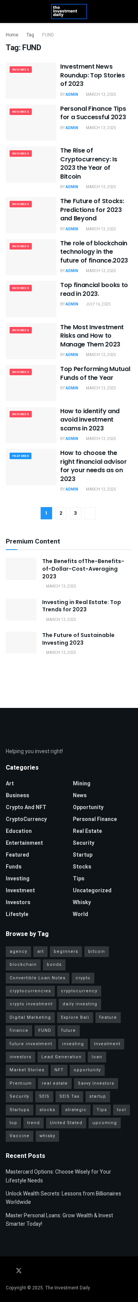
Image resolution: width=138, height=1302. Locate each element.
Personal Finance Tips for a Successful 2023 (93, 112)
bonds (54, 964)
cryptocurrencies (30, 991)
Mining (81, 784)
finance (19, 1030)
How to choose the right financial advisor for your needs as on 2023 (93, 465)
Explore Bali (75, 1017)
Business (20, 69)
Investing (18, 879)
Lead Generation (61, 1057)
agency (18, 951)
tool (121, 1110)
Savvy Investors (96, 1083)
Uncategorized (92, 891)
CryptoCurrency (26, 819)
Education (19, 831)
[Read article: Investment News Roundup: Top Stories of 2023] (31, 80)
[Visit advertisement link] (69, 680)
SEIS (44, 1096)
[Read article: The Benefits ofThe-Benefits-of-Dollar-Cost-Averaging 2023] (21, 569)
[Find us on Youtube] (39, 1271)
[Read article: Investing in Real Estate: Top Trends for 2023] (21, 610)
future (68, 1030)
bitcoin (96, 951)
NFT (59, 1070)
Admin (72, 94)
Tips (78, 879)
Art (10, 784)
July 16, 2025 (98, 304)
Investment (20, 891)
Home (12, 34)
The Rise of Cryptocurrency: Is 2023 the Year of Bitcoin (88, 163)
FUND (48, 34)
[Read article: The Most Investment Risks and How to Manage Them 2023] (31, 341)
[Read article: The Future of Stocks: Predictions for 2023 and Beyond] (31, 215)
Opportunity (88, 807)
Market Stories (27, 1070)
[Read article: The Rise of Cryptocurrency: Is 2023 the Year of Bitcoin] (31, 164)
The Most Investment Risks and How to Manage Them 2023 (92, 336)
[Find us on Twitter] (19, 1271)
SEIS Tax (69, 1096)
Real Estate (87, 831)
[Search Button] (129, 11)
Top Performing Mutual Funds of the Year (95, 373)
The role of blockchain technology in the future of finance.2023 (94, 252)
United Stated (66, 1123)
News (80, 795)
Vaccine (20, 1136)
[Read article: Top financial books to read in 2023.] (31, 299)
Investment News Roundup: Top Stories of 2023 (92, 75)
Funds (13, 867)
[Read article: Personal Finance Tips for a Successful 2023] (31, 123)
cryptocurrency (79, 991)
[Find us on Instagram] (29, 1271)
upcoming (104, 1123)
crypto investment (31, 1004)
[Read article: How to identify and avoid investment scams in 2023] (31, 425)
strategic (76, 1110)
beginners (66, 951)
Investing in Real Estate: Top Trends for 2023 (81, 606)
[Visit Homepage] (69, 11)
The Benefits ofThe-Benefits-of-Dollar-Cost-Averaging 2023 (83, 568)
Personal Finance (95, 819)
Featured (20, 456)
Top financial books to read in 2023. (94, 289)
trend (33, 1123)
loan (97, 1057)
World (80, 914)
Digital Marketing (30, 1017)
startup (82, 855)
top (13, 1123)
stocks (47, 1110)
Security (83, 843)
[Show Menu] (9, 11)
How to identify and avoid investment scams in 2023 (90, 420)
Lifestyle (17, 914)
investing (73, 1044)
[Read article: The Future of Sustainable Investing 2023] (21, 642)
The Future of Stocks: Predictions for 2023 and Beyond (92, 210)
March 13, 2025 (100, 94)
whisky (82, 902)
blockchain (23, 964)
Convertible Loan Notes (38, 978)
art (40, 951)
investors (18, 902)
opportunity (87, 1070)
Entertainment (24, 843)
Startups (20, 1110)
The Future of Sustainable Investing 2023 (78, 639)
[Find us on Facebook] (8, 1271)
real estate (55, 1083)
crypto (83, 978)
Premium (21, 1083)
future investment (31, 1044)
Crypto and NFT (26, 807)
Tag (30, 34)
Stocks (82, 867)
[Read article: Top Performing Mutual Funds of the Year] (31, 383)
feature (108, 1017)
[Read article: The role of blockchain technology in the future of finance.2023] (31, 257)
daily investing (79, 1004)
